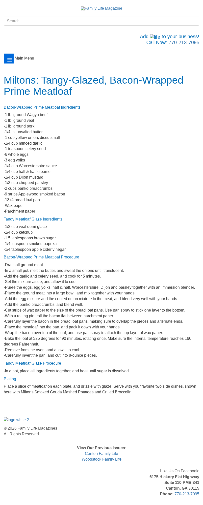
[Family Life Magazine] (101, 8)
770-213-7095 (184, 42)
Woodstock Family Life (102, 459)
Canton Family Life (101, 453)
